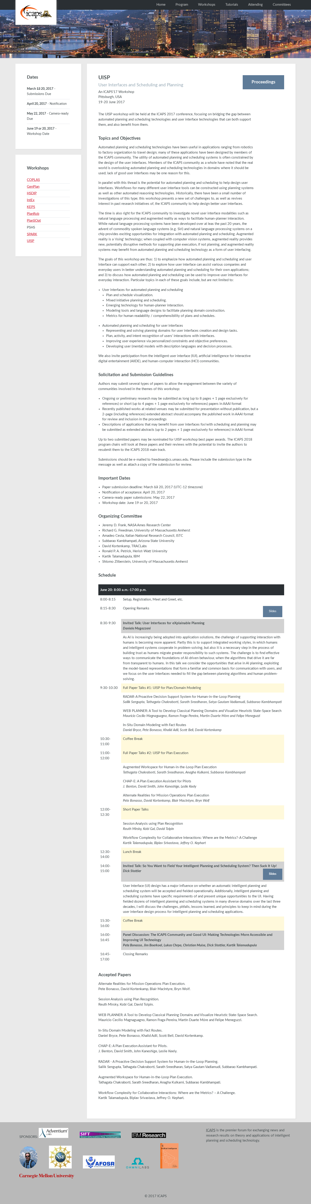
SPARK (32, 234)
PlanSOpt (34, 220)
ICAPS (210, 1130)
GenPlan (33, 186)
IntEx (30, 200)
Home (161, 4)
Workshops (206, 4)
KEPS (31, 207)
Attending (255, 4)
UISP (30, 241)
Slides (272, 611)
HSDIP (32, 193)
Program (182, 4)
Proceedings (263, 82)
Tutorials (231, 4)
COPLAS (33, 180)
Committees (282, 4)
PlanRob (33, 214)
